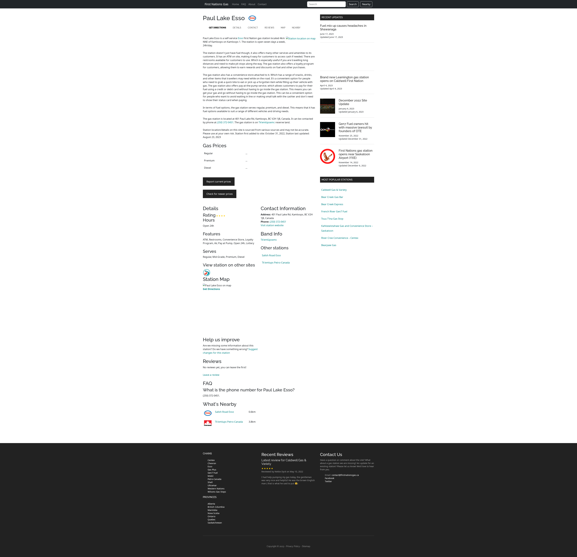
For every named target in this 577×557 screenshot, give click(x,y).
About (251, 4)
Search (353, 4)
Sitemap (306, 546)
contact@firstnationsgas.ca (345, 475)
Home (235, 4)
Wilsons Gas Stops (217, 491)
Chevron (212, 463)
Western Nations (216, 488)
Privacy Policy (293, 546)
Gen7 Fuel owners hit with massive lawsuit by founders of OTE (355, 127)
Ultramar (212, 485)
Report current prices (218, 181)
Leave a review (211, 374)
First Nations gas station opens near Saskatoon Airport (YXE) (355, 154)
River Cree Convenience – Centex (339, 238)
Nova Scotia (213, 513)
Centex (211, 460)
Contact (262, 4)
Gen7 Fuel (213, 472)
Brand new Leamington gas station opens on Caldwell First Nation (344, 79)
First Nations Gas (216, 4)
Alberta (211, 503)
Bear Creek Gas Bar (332, 197)
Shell (210, 482)
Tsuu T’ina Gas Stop (332, 218)
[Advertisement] (288, 171)
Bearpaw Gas (328, 245)
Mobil (210, 475)
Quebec (211, 519)
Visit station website (272, 225)
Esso (240, 38)
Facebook (329, 478)
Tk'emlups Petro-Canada (276, 262)
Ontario (211, 516)
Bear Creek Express (332, 204)
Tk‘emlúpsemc (267, 122)
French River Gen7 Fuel (334, 211)
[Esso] (252, 18)
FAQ (243, 4)
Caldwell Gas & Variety (334, 189)
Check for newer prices (219, 194)
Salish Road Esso (271, 255)
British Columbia (216, 506)
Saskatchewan (215, 522)
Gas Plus (212, 469)
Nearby (366, 4)
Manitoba (212, 510)
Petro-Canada (214, 479)
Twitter (328, 481)
